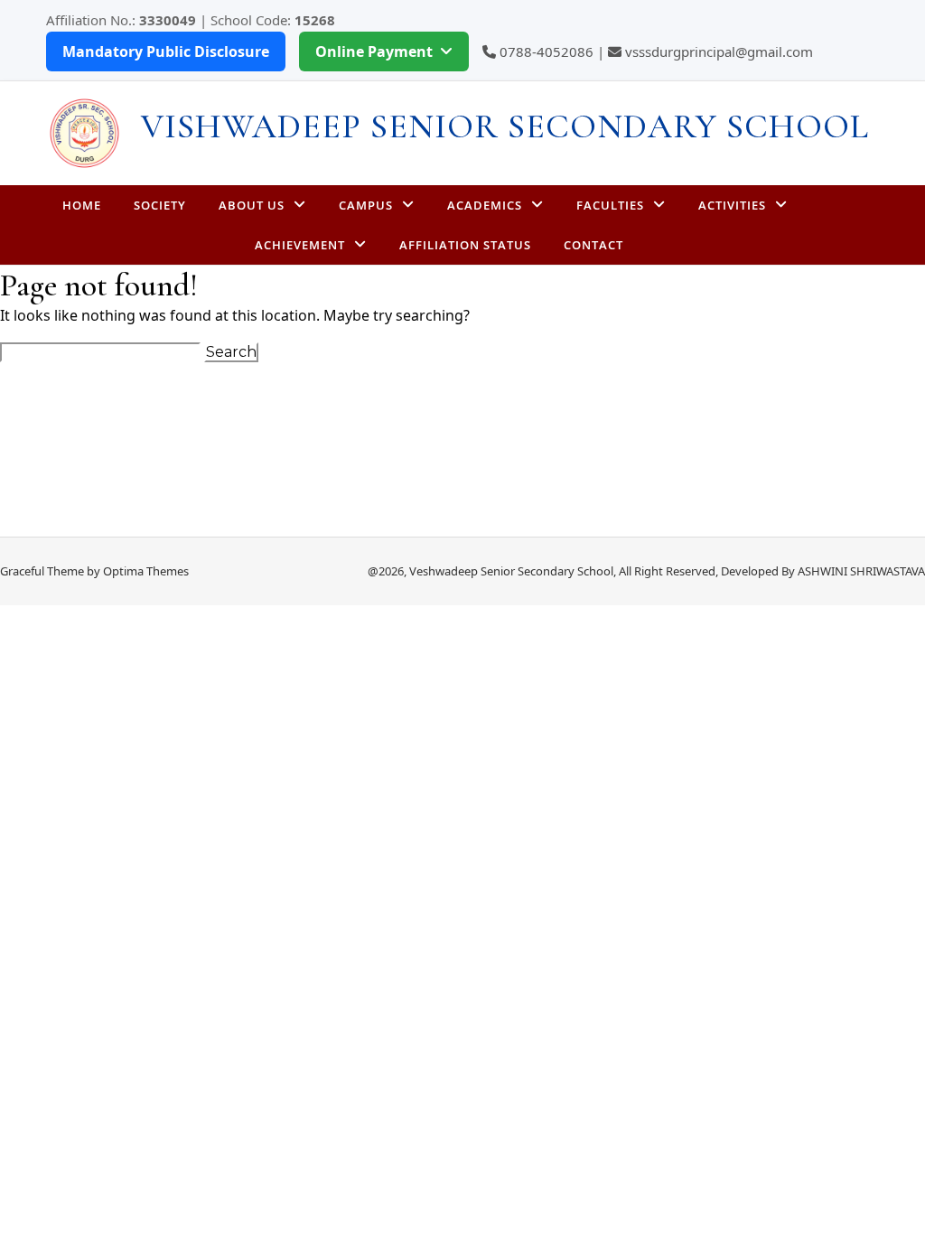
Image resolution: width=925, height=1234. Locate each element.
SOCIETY (160, 205)
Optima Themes (146, 571)
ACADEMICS (484, 205)
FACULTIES (610, 205)
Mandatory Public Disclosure (165, 51)
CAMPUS (366, 205)
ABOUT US (252, 205)
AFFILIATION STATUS (465, 245)
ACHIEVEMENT (300, 245)
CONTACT (593, 245)
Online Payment (374, 51)
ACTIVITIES (732, 205)
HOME (81, 205)
